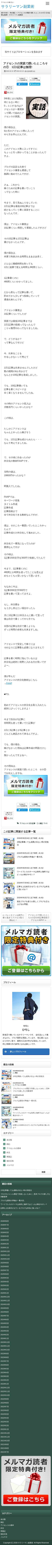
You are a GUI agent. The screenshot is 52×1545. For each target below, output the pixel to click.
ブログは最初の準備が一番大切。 (30, 857)
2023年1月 (5, 1384)
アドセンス (24, 823)
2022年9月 (5, 1399)
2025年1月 (5, 1293)
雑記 (41, 823)
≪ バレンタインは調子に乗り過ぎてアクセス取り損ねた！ (13, 917)
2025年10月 (5, 1259)
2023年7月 (5, 1361)
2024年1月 (5, 1338)
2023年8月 (5, 1357)
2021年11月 (5, 1437)
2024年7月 (5, 1316)
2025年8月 (5, 1267)
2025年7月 (5, 1270)
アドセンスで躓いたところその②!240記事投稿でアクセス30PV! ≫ (38, 917)
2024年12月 (5, 1297)
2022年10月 (5, 1395)
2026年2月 (5, 1244)
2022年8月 (5, 1403)
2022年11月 (5, 1391)
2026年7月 (5, 1225)
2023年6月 (5, 1365)
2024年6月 (5, 1320)
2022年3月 (5, 1422)
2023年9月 (5, 1354)
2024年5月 (5, 1323)
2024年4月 (5, 1327)
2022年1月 (5, 1429)
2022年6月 (5, 1410)
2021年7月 (5, 1452)
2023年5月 (5, 1369)
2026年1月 (5, 1248)
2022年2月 (5, 1426)
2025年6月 (5, 1274)
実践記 (9, 1157)
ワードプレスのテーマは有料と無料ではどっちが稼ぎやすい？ (24, 1204)
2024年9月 (5, 1308)
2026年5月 (5, 1232)
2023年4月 (5, 1373)
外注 (8, 1152)
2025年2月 (5, 1289)
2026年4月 (5, 1236)
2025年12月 (5, 1251)
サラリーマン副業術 (17, 6)
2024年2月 (5, 1335)
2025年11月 (5, 1255)
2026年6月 (5, 1229)
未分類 (9, 1140)
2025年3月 (5, 1285)
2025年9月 (5, 1263)
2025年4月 (5, 1282)
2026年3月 (5, 1240)
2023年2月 (5, 1380)
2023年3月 (5, 1376)
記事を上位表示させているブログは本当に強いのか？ (20, 1208)
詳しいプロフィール (18, 1051)
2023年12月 (5, 1342)
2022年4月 (5, 1418)
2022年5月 (5, 1414)
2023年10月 (5, 1350)
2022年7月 (5, 1407)
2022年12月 (5, 1388)
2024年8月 (5, 1312)
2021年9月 (5, 1444)
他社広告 (10, 1161)
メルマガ (10, 1165)
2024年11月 (5, 1301)
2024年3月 (5, 1331)
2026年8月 (5, 1221)
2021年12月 (5, 1433)
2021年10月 (5, 1441)
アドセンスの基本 (14, 1148)
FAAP (9, 683)
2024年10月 (5, 1304)
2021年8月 (5, 1448)
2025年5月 (5, 1278)
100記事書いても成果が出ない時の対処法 (16, 1190)
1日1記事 (31, 823)
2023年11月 (5, 1346)
